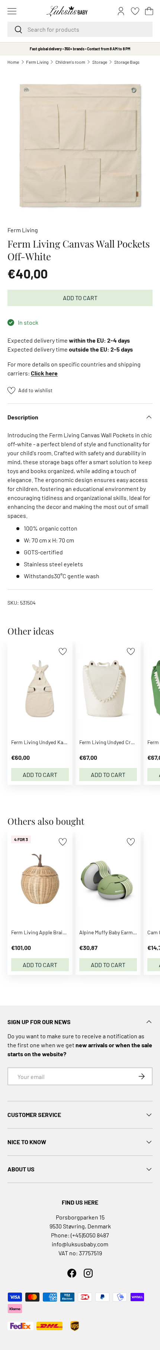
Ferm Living (37, 62)
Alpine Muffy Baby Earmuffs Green (118, 932)
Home (13, 62)
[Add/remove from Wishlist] (63, 651)
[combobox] (80, 29)
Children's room (70, 62)
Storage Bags (127, 62)
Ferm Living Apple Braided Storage (50, 932)
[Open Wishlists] (135, 11)
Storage (99, 62)
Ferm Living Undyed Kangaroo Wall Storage (59, 742)
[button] (149, 11)
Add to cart (80, 297)
